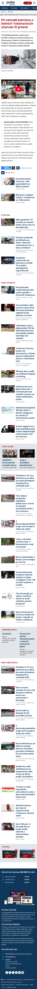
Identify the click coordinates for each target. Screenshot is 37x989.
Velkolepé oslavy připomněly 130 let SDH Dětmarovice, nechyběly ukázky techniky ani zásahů (25, 332)
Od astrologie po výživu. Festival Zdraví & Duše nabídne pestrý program (24, 598)
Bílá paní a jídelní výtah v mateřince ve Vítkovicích (25, 197)
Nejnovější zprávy (9, 662)
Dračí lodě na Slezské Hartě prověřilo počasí (24, 713)
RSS (5, 987)
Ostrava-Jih (25, 297)
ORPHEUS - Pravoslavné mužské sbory (9, 463)
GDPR (31, 984)
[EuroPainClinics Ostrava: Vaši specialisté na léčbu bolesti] (8, 181)
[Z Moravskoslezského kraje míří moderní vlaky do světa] (8, 524)
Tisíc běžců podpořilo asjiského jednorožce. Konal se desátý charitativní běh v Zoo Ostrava (25, 503)
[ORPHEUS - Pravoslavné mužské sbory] (9, 453)
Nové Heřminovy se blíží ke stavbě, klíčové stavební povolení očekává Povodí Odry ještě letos (25, 750)
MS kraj (4, 8)
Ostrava (14, 8)
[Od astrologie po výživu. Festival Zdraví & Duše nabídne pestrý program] (8, 596)
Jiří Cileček (32, 32)
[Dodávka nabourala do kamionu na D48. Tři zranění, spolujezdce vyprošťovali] (8, 260)
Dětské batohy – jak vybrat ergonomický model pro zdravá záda (25, 810)
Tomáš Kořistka (24, 551)
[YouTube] (22, 972)
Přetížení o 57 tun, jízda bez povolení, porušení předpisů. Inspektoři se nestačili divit (25, 480)
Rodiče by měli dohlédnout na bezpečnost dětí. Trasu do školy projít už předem (24, 771)
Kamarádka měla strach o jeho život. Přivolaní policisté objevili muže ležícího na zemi (25, 310)
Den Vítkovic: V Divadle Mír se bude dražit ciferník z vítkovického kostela (23, 830)
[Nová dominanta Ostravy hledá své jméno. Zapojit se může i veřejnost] (8, 614)
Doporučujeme (8, 282)
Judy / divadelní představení (26, 463)
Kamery (6, 846)
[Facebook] (6, 972)
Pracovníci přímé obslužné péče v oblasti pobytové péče (27, 640)
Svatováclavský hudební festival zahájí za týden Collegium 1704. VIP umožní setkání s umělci (25, 578)
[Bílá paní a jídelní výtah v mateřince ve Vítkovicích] (8, 197)
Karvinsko (24, 8)
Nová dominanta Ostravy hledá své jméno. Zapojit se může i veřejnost (25, 616)
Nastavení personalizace (7, 984)
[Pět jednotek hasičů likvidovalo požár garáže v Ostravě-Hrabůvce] (8, 290)
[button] (18, 172)
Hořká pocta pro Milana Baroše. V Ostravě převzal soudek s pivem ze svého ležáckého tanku (25, 393)
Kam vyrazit (8, 446)
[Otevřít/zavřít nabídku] (3, 3)
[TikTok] (16, 972)
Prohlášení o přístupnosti (22, 984)
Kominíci (6, 633)
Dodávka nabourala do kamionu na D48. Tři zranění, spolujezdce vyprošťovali (24, 264)
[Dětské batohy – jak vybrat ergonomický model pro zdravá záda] (8, 808)
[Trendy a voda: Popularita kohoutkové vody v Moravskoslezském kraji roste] (8, 789)
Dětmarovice (25, 341)
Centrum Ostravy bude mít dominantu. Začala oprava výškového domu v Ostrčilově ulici (25, 354)
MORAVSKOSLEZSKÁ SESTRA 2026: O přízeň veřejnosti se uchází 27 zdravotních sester (25, 412)
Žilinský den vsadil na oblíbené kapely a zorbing (25, 374)
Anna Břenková (23, 252)
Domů (3, 12)
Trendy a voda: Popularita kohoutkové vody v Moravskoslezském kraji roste (25, 791)
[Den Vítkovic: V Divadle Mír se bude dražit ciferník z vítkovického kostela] (8, 826)
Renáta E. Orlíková (20, 533)
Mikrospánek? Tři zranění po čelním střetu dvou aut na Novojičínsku (25, 223)
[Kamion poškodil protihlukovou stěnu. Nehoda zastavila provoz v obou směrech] (8, 240)
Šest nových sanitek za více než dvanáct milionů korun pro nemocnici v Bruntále (25, 694)
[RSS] (19, 972)
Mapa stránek (12, 987)
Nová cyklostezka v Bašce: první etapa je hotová (25, 559)
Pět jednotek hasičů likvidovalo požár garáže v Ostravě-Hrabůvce (25, 291)
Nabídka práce (9, 629)
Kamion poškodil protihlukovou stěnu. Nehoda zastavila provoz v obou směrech (25, 242)
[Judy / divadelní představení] (27, 453)
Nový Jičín (24, 379)
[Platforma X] (13, 972)
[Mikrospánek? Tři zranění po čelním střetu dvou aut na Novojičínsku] (8, 222)
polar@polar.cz (10, 957)
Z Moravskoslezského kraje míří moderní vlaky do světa (25, 525)
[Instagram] (10, 972)
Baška (29, 564)
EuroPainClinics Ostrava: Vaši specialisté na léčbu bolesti (23, 182)
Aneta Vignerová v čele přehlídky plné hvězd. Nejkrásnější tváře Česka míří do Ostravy (25, 431)
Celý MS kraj (30, 230)
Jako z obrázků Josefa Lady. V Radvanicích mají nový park (24, 543)
